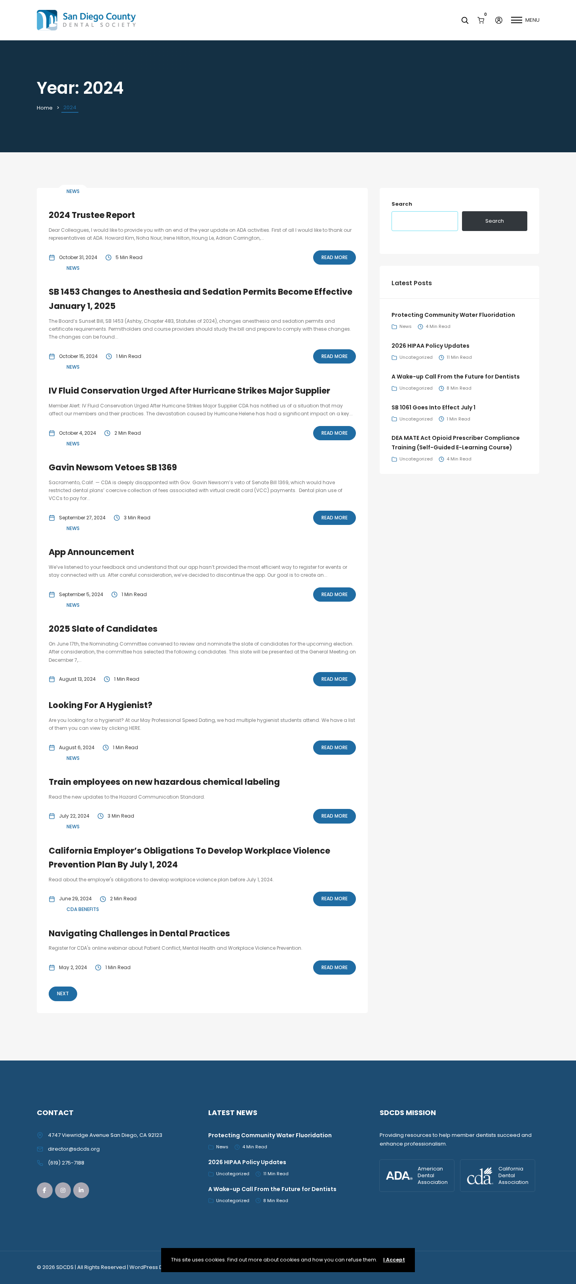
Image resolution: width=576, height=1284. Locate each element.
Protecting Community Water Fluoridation (453, 315)
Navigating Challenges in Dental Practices (139, 933)
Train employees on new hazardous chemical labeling (164, 782)
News (73, 191)
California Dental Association (513, 1175)
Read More (334, 257)
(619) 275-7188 (66, 1163)
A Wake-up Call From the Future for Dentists (456, 377)
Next (63, 993)
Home (45, 108)
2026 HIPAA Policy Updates (431, 346)
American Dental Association (433, 1175)
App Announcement (91, 552)
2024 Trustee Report (92, 215)
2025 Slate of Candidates (103, 628)
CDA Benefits (83, 909)
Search (402, 204)
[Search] (465, 20)
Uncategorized (416, 357)
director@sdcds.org (74, 1149)
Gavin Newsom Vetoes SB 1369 (113, 467)
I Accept (394, 1259)
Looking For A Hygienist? (100, 705)
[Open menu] (516, 20)
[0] (480, 20)
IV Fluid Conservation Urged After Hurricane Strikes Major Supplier (189, 390)
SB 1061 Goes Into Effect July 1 (433, 407)
